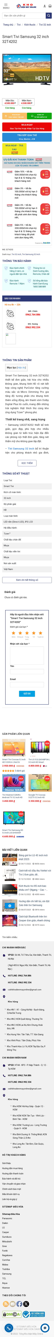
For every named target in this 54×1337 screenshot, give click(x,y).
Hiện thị (21, 367)
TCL (4, 1278)
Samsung (6, 1274)
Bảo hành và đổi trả (11, 1178)
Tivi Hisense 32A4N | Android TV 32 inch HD (12, 796)
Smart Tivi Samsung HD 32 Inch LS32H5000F (12, 831)
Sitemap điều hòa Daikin (27, 1329)
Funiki (5, 1251)
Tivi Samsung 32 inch (21, 448)
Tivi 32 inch (45, 24)
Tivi (19, 24)
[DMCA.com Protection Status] (12, 1314)
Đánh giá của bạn (19, 627)
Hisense (6, 1288)
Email (13, 679)
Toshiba (6, 1269)
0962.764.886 (33, 314)
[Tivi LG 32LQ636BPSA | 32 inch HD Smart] (40, 748)
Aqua (4, 1283)
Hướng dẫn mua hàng (12, 1168)
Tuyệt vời (41, 637)
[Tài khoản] (44, 6)
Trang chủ (8, 24)
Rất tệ (13, 637)
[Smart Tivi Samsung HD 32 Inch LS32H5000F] (14, 818)
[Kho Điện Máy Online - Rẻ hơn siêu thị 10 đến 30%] (26, 6)
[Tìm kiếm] (49, 16)
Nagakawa (7, 1255)
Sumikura (6, 1237)
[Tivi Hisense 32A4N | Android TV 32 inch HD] (14, 783)
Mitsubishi (7, 1241)
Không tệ (20, 637)
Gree (4, 1246)
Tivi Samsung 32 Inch (31, 254)
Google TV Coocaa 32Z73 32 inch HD (36, 796)
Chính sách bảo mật (11, 1189)
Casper (5, 1232)
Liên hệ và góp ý (9, 1199)
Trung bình (27, 638)
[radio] (10, 101)
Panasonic (7, 1218)
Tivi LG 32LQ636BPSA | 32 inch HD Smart (39, 760)
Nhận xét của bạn (20, 644)
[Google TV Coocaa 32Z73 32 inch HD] (40, 783)
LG (3, 1227)
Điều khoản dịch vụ (11, 1194)
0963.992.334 (33, 327)
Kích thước (29, 24)
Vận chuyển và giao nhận (14, 1184)
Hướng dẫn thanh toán (12, 1173)
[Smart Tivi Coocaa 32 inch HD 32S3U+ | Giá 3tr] (14, 748)
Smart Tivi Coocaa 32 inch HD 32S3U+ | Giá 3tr (14, 760)
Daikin (5, 1223)
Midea (5, 1264)
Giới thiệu (6, 1163)
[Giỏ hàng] (50, 6)
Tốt (34, 637)
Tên (12, 666)
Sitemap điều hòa (26, 1326)
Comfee (6, 1260)
